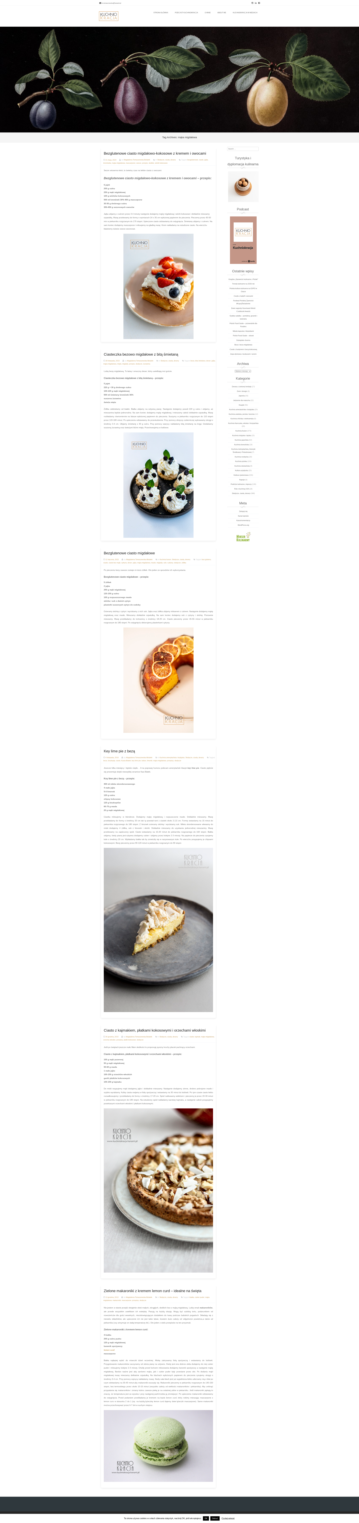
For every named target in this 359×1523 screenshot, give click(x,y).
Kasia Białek (126, 761)
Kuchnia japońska (241, 440)
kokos (144, 761)
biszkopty (111, 761)
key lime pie (136, 761)
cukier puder (199, 1297)
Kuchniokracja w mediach (245, 13)
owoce (138, 163)
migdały (125, 364)
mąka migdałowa (118, 163)
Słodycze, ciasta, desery (166, 160)
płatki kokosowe (130, 1040)
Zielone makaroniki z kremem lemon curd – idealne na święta (152, 1291)
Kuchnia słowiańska (242, 466)
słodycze (139, 364)
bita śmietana (200, 361)
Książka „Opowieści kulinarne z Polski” (243, 279)
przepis (145, 163)
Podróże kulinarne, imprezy (241, 484)
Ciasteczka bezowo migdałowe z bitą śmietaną (141, 354)
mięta (119, 364)
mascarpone (130, 163)
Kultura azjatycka (241, 470)
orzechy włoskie (109, 1040)
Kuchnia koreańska (241, 445)
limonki (149, 761)
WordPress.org (243, 525)
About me (221, 13)
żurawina (146, 364)
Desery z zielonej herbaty (241, 387)
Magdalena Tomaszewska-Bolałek (137, 160)
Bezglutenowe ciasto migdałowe (129, 553)
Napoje (242, 480)
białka (191, 1297)
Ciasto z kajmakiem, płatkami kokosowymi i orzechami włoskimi (155, 1030)
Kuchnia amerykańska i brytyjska (172, 758)
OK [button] (206, 1518)
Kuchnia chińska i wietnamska (242, 419)
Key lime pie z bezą (119, 751)
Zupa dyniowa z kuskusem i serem (243, 354)
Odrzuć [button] (215, 1518)
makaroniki (117, 1301)
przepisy (170, 761)
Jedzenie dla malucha (241, 400)
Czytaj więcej (228, 1518)
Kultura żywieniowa (241, 475)
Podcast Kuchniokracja (186, 13)
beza (192, 361)
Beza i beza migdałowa (243, 345)
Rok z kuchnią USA (241, 489)
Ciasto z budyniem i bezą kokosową (243, 349)
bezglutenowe (192, 160)
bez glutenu (206, 560)
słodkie (151, 163)
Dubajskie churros (243, 340)
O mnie (208, 13)
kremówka (107, 163)
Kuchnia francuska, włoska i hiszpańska (243, 423)
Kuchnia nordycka (241, 457)
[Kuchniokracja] (108, 16)
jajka (206, 160)
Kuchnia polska (241, 461)
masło (153, 563)
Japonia (242, 396)
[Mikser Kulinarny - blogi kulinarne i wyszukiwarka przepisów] (243, 536)
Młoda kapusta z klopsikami (243, 331)
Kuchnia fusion (165, 560)
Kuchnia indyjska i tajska (241, 436)
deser (208, 361)
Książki (241, 405)
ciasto (201, 160)
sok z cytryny (168, 563)
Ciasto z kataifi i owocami (243, 296)
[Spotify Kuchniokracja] (243, 240)
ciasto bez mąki (114, 563)
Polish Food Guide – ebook (243, 336)
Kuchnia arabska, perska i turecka (242, 414)
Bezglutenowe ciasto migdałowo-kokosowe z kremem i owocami (155, 153)
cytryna (124, 563)
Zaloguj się (243, 511)
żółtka (184, 563)
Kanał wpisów (243, 516)
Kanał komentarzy (243, 520)
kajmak (197, 1037)
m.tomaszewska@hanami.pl (111, 3)
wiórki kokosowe (161, 163)
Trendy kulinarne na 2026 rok (243, 284)
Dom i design (242, 391)
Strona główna (160, 13)
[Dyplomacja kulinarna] (243, 186)
